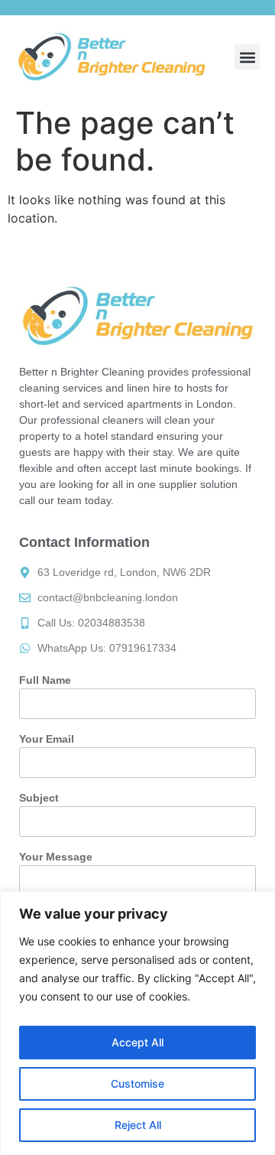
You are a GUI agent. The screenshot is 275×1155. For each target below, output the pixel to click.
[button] (247, 57)
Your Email (46, 739)
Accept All (137, 1042)
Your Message (55, 857)
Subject (39, 798)
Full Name (45, 680)
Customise (137, 1083)
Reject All (138, 1124)
